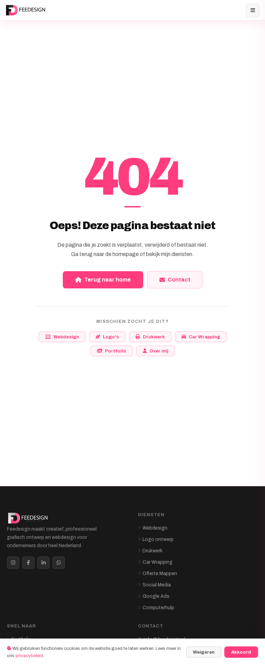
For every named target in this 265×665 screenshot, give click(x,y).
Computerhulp (158, 607)
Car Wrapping (204, 336)
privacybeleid (29, 655)
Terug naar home (107, 280)
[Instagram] (13, 562)
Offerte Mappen (160, 573)
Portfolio (115, 351)
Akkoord (241, 652)
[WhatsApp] (58, 562)
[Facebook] (28, 562)
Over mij (158, 351)
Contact (179, 280)
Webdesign (66, 336)
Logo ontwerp (158, 539)
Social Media (157, 584)
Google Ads (156, 596)
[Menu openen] (252, 10)
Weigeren (204, 652)
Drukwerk (154, 336)
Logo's (111, 336)
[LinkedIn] (43, 562)
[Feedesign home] (26, 10)
